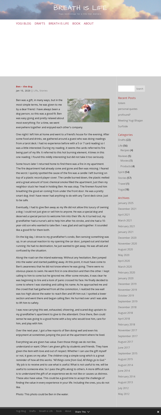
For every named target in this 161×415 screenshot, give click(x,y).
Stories (43, 90)
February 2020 (126, 272)
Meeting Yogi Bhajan (130, 120)
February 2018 (126, 324)
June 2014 (124, 370)
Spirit (121, 172)
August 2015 (125, 359)
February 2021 (126, 226)
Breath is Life (59, 23)
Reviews (123, 156)
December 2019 (127, 284)
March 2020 (125, 266)
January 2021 (125, 232)
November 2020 (127, 243)
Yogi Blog (23, 23)
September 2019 (127, 301)
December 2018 (127, 307)
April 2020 (124, 261)
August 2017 (125, 342)
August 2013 (125, 382)
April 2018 (124, 318)
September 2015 (127, 353)
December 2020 (127, 237)
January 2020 (125, 278)
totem (121, 103)
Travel (122, 183)
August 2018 (125, 313)
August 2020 (125, 249)
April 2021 (124, 214)
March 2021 (125, 220)
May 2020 (123, 255)
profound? (124, 114)
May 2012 (123, 394)
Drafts (40, 23)
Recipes (124, 150)
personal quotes (127, 109)
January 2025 (125, 203)
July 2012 (123, 388)
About (89, 23)
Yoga (121, 189)
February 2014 (126, 376)
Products (125, 166)
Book (76, 23)
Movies (124, 160)
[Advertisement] (80, 51)
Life (35, 90)
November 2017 (127, 330)
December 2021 (127, 209)
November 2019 (127, 289)
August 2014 (125, 365)
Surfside (123, 126)
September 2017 (127, 336)
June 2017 (124, 347)
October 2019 (126, 295)
